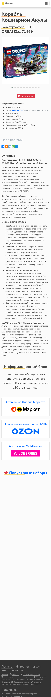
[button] (12, 87)
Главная (4, 674)
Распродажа (41, 677)
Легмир (7, 667)
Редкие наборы (7, 679)
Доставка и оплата (21, 682)
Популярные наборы (31, 674)
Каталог (15, 674)
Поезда (29, 679)
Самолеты (5, 682)
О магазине (6, 685)
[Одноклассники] (6, 146)
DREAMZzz (17, 110)
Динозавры (20, 679)
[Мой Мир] (16, 146)
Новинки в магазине (24, 677)
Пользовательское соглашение (25, 685)
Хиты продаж (8, 677)
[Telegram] (9, 146)
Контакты (37, 682)
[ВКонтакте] (2, 146)
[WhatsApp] (13, 146)
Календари (38, 679)
